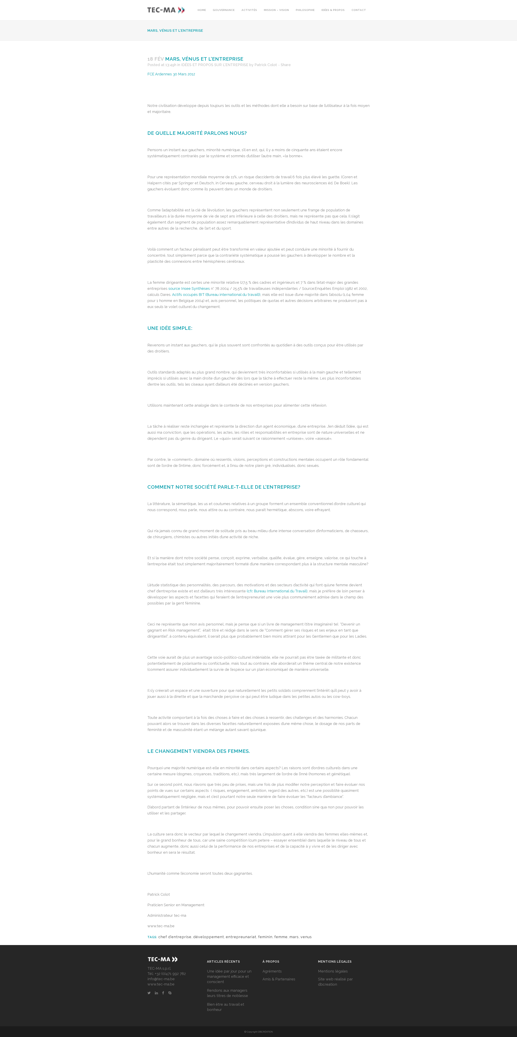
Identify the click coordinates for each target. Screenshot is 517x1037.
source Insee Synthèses (189, 288)
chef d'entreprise (174, 937)
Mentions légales (333, 971)
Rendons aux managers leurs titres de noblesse (227, 993)
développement (208, 937)
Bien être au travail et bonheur (225, 1007)
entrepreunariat (241, 937)
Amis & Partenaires (279, 979)
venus (306, 937)
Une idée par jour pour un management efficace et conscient (229, 976)
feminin (265, 937)
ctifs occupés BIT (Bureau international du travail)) (217, 294)
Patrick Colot (265, 65)
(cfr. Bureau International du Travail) (277, 591)
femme (281, 937)
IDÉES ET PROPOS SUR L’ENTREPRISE (214, 65)
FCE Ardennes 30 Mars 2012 (171, 74)
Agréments (272, 971)
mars (294, 937)
